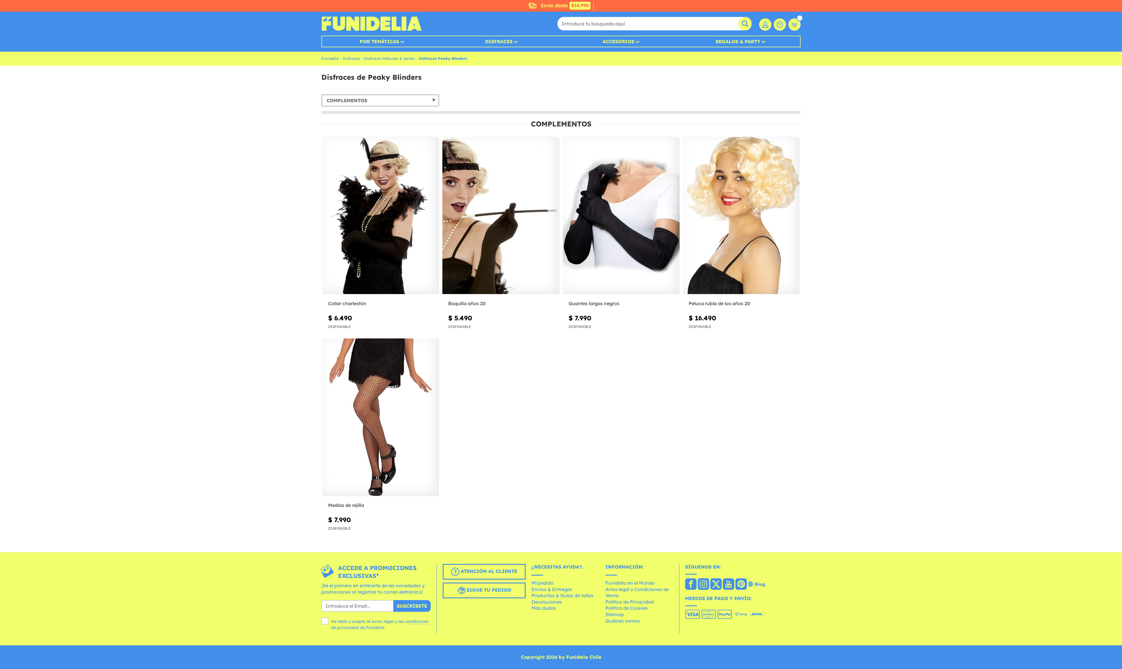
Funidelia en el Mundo (630, 583)
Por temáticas (379, 41)
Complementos (347, 100)
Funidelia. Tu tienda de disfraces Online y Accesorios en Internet (371, 24)
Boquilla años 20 (467, 303)
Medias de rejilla (346, 505)
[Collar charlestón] (380, 216)
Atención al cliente (488, 571)
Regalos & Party (738, 41)
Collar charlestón (347, 303)
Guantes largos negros (594, 303)
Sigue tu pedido (488, 590)
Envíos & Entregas (551, 589)
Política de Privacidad (629, 602)
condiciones (417, 621)
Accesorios (618, 41)
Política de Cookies (626, 608)
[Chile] (691, 584)
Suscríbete (412, 606)
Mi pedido (542, 583)
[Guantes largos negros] (621, 216)
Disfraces (498, 41)
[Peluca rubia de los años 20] (741, 216)
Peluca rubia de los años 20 (719, 303)
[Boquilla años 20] (500, 216)
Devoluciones (546, 602)
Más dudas (543, 608)
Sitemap (614, 614)
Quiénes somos (622, 621)
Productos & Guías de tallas (562, 595)
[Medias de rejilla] (380, 417)
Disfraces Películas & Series (389, 58)
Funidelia (330, 58)
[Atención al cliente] (780, 24)
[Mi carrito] (794, 24)
